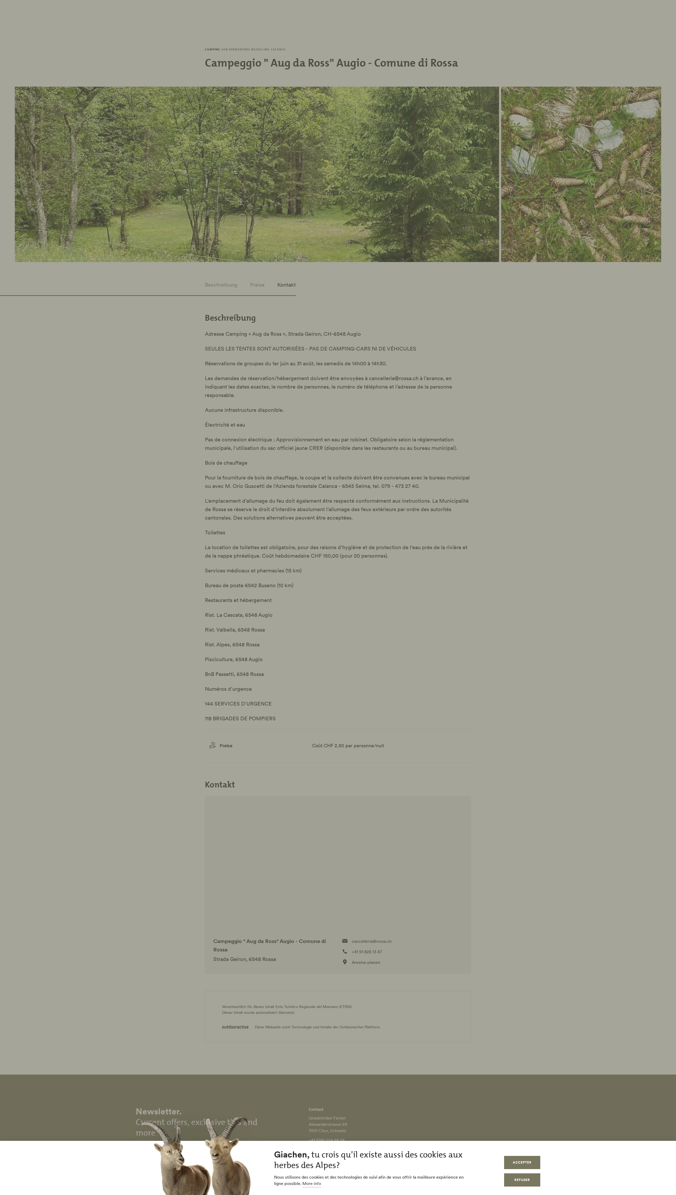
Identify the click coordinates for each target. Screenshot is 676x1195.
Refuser (522, 1180)
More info (311, 1183)
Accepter (522, 1162)
